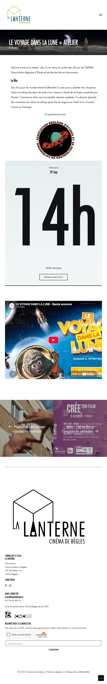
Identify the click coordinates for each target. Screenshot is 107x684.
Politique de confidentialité (77, 671)
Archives (13, 47)
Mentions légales (54, 671)
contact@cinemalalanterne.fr (14, 597)
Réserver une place (53, 277)
